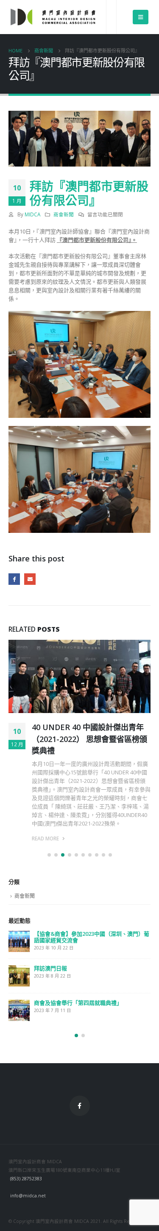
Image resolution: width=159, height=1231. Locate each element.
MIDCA (32, 214)
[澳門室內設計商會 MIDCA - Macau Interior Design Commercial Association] (53, 17)
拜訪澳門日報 (50, 968)
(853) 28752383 (26, 1179)
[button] (49, 855)
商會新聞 (63, 214)
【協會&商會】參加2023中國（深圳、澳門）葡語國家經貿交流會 (91, 937)
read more (46, 838)
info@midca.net (28, 1196)
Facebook (14, 579)
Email (30, 579)
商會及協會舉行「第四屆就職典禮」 (78, 1003)
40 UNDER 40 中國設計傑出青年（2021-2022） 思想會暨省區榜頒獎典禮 (89, 739)
